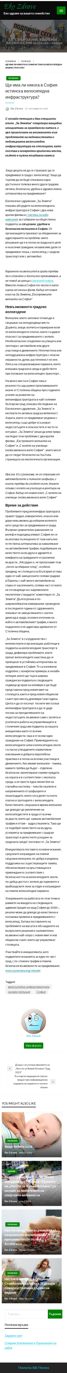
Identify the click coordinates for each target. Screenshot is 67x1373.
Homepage (10, 61)
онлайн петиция (19, 992)
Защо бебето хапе (18, 1146)
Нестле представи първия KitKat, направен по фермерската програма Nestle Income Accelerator (30, 1237)
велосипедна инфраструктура (28, 987)
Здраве (11, 1171)
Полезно (26, 61)
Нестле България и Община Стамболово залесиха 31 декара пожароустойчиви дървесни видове (29, 1286)
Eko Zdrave (17, 108)
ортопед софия (42, 280)
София (41, 992)
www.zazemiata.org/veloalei (22, 970)
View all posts (33, 1045)
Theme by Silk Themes (33, 1368)
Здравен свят (14, 1335)
